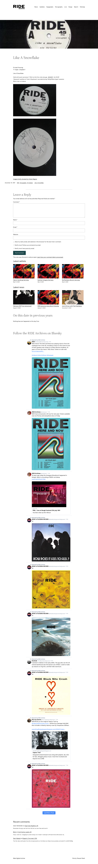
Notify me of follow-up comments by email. (28, 245)
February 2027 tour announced (22, 306)
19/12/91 (50, 77)
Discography (23, 183)
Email (15, 227)
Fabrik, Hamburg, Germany (21, 280)
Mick (14, 832)
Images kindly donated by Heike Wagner (25, 179)
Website (15, 234)
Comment (16, 202)
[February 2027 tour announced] (24, 297)
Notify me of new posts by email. (24, 248)
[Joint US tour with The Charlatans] (73, 297)
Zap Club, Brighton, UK (31, 826)
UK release (30, 183)
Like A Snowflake (39, 183)
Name (15, 220)
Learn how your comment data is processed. (50, 257)
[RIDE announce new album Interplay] (48, 297)
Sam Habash (17, 838)
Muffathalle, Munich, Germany (71, 280)
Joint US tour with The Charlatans (72, 306)
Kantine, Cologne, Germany (45, 280)
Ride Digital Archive (19, 858)
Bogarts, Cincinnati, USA (30, 838)
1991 (18, 183)
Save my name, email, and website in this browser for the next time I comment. (38, 242)
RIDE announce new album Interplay (48, 306)
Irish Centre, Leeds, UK (24, 832)
